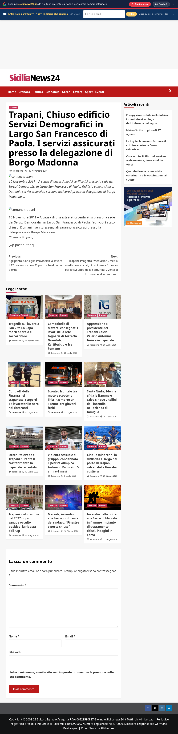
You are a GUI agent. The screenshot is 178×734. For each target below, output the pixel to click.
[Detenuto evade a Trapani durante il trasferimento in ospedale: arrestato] (24, 438)
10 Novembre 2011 (38, 170)
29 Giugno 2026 (110, 476)
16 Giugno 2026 (71, 531)
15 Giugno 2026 (110, 539)
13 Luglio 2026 (31, 471)
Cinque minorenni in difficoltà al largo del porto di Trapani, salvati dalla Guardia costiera (102, 463)
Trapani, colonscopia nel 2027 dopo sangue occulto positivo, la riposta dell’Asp (24, 522)
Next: (91, 265)
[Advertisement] (89, 44)
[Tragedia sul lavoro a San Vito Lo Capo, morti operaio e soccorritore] (24, 307)
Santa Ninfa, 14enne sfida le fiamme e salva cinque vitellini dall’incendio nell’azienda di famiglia (102, 401)
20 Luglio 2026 (109, 416)
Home (12, 92)
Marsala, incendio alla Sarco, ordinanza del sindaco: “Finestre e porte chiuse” (63, 520)
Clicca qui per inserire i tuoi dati (153, 14)
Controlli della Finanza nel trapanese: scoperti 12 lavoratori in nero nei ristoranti (24, 399)
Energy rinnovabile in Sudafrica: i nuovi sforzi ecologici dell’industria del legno (147, 119)
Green (66, 92)
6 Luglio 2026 (70, 476)
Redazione (18, 170)
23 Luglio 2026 (31, 412)
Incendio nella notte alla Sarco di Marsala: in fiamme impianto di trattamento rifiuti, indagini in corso (102, 524)
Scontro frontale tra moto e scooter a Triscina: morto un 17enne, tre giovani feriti (62, 399)
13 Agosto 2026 (32, 340)
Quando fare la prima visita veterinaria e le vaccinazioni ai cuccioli (146, 175)
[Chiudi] (173, 4)
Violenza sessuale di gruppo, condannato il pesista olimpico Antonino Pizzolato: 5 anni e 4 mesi (63, 463)
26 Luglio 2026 (109, 344)
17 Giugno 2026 (32, 535)
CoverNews (88, 728)
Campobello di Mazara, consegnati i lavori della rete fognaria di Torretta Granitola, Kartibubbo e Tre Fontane (63, 336)
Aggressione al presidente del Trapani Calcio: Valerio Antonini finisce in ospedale (100, 332)
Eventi (99, 92)
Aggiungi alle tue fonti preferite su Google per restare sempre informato (57, 4)
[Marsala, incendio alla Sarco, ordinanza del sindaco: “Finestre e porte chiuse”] (63, 497)
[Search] (170, 91)
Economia (52, 92)
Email (70, 636)
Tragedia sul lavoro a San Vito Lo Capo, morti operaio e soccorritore (24, 330)
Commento (17, 585)
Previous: (36, 263)
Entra (131, 14)
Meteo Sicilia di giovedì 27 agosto (143, 132)
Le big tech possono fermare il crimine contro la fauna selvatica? (146, 145)
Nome (14, 636)
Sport (89, 92)
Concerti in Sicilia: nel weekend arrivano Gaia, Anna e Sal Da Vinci (147, 160)
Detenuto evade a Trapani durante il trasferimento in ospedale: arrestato (23, 461)
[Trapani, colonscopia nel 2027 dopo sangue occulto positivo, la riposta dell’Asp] (24, 497)
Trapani (13, 107)
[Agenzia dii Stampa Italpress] (148, 207)
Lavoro (78, 92)
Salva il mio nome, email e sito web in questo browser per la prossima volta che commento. (62, 674)
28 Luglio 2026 (70, 353)
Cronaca (24, 92)
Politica (38, 92)
